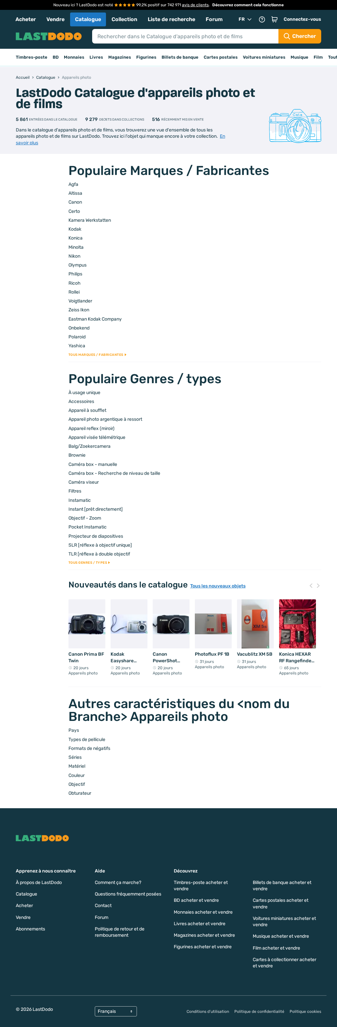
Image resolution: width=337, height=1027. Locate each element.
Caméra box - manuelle (92, 464)
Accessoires (81, 401)
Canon (75, 202)
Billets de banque (180, 57)
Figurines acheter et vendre (203, 947)
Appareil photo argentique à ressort (105, 419)
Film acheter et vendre (276, 948)
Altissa (75, 193)
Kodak (74, 229)
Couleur (76, 775)
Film (318, 57)
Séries (75, 757)
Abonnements (30, 929)
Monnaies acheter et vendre (203, 912)
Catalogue (88, 19)
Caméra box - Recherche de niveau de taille (114, 473)
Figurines (146, 57)
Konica (75, 238)
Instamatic (79, 500)
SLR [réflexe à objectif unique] (100, 545)
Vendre (55, 19)
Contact (103, 905)
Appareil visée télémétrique (96, 437)
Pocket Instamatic (87, 527)
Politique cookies (305, 1011)
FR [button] (242, 19)
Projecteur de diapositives (95, 536)
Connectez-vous (302, 19)
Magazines (119, 57)
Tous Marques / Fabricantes (95, 355)
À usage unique (84, 392)
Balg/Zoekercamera (89, 446)
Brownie (77, 455)
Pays (73, 730)
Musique (299, 57)
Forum (214, 19)
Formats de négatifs (89, 748)
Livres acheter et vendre (199, 924)
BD (56, 57)
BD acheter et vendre (196, 900)
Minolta (76, 247)
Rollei (74, 292)
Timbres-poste (31, 57)
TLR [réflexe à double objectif (99, 554)
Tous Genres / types (87, 563)
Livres (96, 57)
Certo (74, 211)
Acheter (25, 19)
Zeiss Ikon (78, 310)
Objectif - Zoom (84, 518)
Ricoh (74, 283)
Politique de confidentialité (259, 1011)
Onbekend (79, 328)
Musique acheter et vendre (281, 936)
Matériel (76, 766)
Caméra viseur (83, 482)
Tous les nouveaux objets (218, 586)
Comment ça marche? (118, 882)
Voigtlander (80, 301)
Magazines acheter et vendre (204, 935)
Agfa (73, 184)
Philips (75, 274)
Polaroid (77, 337)
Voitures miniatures (264, 57)
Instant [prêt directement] (95, 509)
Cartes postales (221, 57)
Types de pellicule (86, 739)
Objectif (76, 784)
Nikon (74, 256)
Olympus (77, 265)
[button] (274, 19)
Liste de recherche (171, 19)
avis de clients (195, 5)
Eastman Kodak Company (95, 319)
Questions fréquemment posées (128, 894)
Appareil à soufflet (87, 410)
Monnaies (74, 57)
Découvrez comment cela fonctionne (248, 5)
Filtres (74, 491)
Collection (124, 19)
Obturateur (79, 793)
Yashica (76, 346)
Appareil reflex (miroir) (91, 428)
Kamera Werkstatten (89, 220)
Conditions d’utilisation (208, 1011)
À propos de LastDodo (39, 882)
